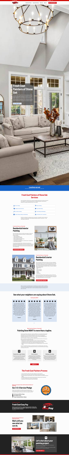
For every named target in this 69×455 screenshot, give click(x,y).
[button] (17, 103)
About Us (45, 2)
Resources (41, 2)
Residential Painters (29, 2)
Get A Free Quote (52, 2)
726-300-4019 (45, 445)
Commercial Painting (36, 2)
